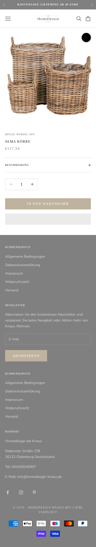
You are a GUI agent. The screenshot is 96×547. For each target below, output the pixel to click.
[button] (48, 219)
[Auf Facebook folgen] (7, 492)
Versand (11, 290)
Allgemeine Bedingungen (25, 256)
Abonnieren (26, 356)
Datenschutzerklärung (22, 265)
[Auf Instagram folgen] (21, 492)
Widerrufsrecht (17, 281)
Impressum (14, 273)
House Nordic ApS (20, 134)
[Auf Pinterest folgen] (34, 492)
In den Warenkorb (48, 204)
